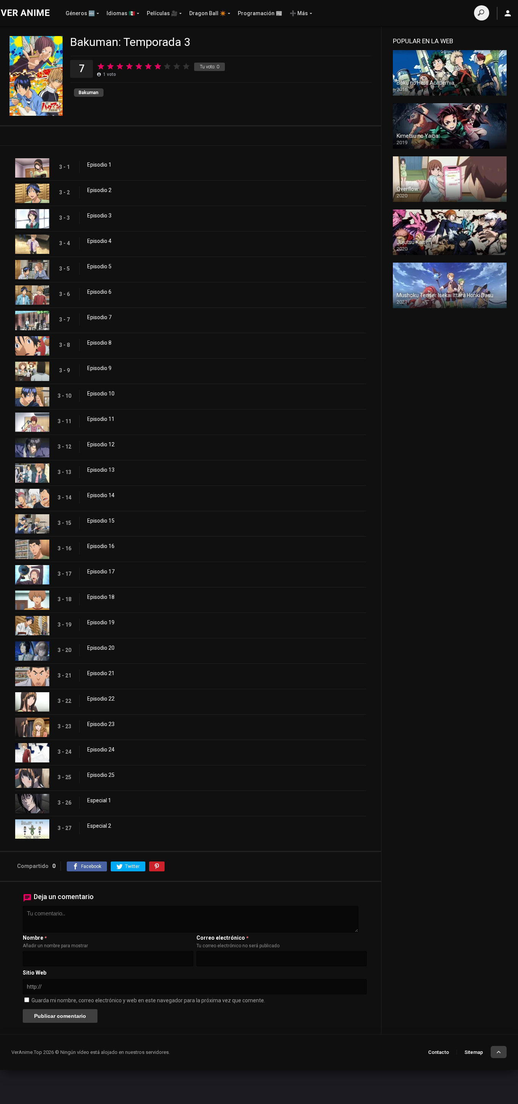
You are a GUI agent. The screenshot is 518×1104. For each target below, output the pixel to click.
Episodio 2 (99, 190)
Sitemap (474, 1052)
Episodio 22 (101, 699)
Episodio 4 (99, 241)
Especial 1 (99, 800)
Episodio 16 (101, 546)
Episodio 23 (101, 724)
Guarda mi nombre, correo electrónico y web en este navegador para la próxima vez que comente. (148, 1000)
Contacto (438, 1052)
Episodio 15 (101, 521)
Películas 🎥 (162, 13)
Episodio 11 (101, 419)
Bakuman (88, 92)
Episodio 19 (101, 622)
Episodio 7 (99, 317)
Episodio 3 (99, 216)
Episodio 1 (99, 165)
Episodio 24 (101, 749)
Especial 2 (99, 826)
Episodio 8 (99, 343)
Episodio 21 (101, 673)
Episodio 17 (101, 572)
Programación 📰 (260, 13)
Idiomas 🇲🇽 (121, 13)
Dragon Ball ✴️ (207, 13)
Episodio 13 (101, 470)
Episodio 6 (99, 292)
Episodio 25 (101, 775)
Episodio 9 (99, 368)
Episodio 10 (101, 394)
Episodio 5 (99, 266)
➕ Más (299, 13)
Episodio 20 (101, 648)
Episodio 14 (101, 495)
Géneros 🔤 (80, 13)
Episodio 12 (101, 444)
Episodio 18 (101, 597)
